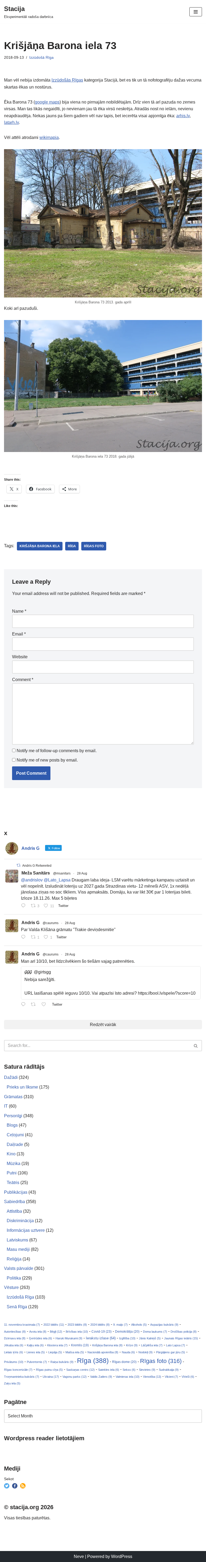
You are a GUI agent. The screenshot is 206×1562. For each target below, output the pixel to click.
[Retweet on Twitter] (18, 865)
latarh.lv (11, 122)
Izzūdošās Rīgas (67, 80)
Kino (11, 1154)
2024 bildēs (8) (100, 1324)
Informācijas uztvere (26, 1230)
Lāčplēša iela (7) (152, 1345)
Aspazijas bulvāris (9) (164, 1324)
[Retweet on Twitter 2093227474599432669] (35, 1005)
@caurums (50, 923)
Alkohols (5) (139, 1324)
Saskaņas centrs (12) (80, 1369)
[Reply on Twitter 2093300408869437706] (25, 906)
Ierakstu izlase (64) (101, 1338)
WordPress (121, 1556)
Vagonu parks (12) (74, 1376)
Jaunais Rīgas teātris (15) (181, 1338)
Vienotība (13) (152, 1376)
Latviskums (17, 1240)
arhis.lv (183, 115)
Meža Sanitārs (35, 873)
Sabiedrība (14, 1201)
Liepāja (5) (55, 1352)
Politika (14, 1278)
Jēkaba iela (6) (13, 1345)
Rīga (72, 546)
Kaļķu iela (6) (35, 1345)
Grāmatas (13, 1096)
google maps (47, 102)
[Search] (196, 1045)
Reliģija (14, 1259)
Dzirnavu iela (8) (14, 1338)
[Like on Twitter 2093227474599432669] (45, 1005)
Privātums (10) (13, 1361)
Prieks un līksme (22, 1087)
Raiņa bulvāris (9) (61, 1361)
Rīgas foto (94, 546)
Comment (22, 679)
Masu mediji (18, 1249)
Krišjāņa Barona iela (40, 546)
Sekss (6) (129, 1369)
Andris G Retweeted (37, 866)
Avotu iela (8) (37, 1331)
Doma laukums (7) (155, 1331)
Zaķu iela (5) (12, 1383)
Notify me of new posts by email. (47, 760)
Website (20, 657)
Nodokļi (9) (145, 1352)
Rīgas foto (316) (161, 1361)
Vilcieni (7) (171, 1376)
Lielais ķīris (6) (13, 1352)
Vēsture (11, 1287)
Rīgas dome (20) (124, 1361)
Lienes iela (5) (36, 1352)
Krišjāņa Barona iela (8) (107, 1345)
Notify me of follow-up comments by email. (57, 750)
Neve (79, 1556)
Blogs (12, 1125)
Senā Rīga (17, 1306)
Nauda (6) (128, 1352)
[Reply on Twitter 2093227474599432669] (25, 1005)
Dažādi (11, 1077)
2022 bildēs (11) (53, 1324)
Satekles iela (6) (108, 1369)
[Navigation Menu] (195, 11)
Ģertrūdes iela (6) (40, 1338)
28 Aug (82, 873)
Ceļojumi (15, 1135)
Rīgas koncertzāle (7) (18, 1369)
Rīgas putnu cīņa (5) (49, 1369)
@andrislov (32, 880)
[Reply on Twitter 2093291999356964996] (25, 937)
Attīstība (14, 1211)
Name (19, 611)
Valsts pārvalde (18, 1268)
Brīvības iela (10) (77, 1331)
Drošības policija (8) (184, 1331)
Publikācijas (15, 1192)
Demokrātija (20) (127, 1331)
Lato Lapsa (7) (175, 1345)
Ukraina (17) (51, 1376)
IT (6, 1106)
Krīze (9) (132, 1345)
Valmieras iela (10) (127, 1376)
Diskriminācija (20, 1220)
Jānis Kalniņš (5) (150, 1338)
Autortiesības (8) (15, 1331)
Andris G (30, 922)
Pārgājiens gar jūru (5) (170, 1352)
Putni (12, 1173)
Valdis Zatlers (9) (101, 1376)
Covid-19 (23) (101, 1331)
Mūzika (13, 1163)
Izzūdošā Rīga (41, 57)
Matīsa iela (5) (74, 1352)
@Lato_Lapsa (57, 880)
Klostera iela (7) (57, 1345)
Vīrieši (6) (188, 1376)
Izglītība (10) (127, 1338)
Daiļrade (15, 1144)
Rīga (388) (93, 1360)
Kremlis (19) (80, 1345)
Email (19, 634)
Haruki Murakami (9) (69, 1338)
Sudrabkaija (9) (169, 1369)
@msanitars (62, 873)
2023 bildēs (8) (77, 1324)
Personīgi (13, 1115)
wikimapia (49, 137)
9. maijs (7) (120, 1324)
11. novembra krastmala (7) (22, 1324)
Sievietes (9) (147, 1369)
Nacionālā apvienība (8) (102, 1352)
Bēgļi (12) (56, 1331)
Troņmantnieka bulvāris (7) (21, 1376)
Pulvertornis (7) (37, 1361)
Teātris (13, 1182)
